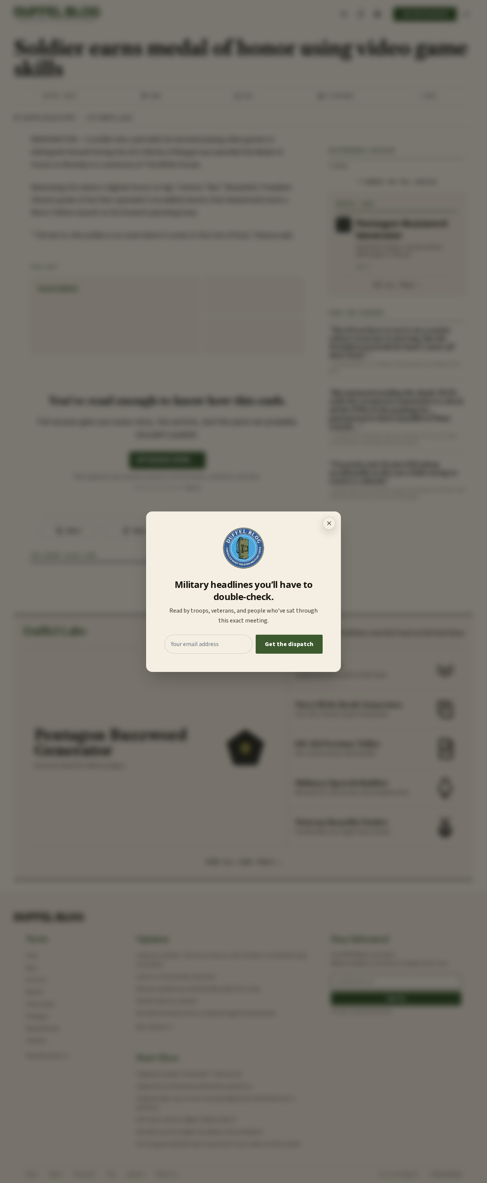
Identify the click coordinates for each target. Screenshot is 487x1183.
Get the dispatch (289, 644)
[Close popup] (329, 523)
